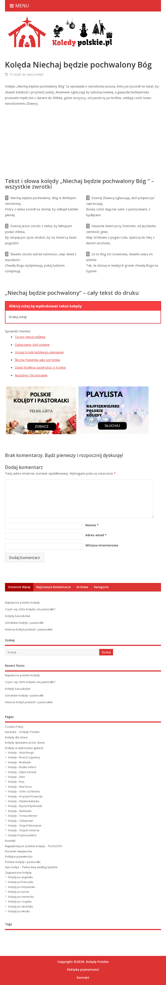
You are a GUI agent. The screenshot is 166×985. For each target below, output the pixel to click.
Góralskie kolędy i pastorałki (24, 623)
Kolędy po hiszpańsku (21, 887)
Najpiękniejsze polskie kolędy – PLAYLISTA (33, 846)
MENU (22, 5)
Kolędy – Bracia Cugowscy (24, 757)
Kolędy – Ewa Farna (20, 787)
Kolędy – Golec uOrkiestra (24, 791)
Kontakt (10, 841)
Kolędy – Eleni (16, 777)
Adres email (96, 535)
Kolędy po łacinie (18, 892)
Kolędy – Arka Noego (21, 752)
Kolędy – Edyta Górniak (22, 772)
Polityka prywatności (18, 856)
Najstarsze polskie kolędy (22, 602)
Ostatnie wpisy (19, 587)
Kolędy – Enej (16, 782)
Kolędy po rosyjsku (20, 901)
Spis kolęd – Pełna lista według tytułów (31, 867)
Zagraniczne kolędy (18, 872)
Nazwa (92, 525)
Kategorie (101, 587)
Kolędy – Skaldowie (20, 811)
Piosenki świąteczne (18, 851)
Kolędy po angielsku (20, 877)
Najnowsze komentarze (53, 587)
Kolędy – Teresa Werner (22, 816)
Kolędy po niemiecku (21, 897)
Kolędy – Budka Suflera (22, 767)
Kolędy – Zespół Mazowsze (25, 825)
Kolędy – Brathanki (19, 762)
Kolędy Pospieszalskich (22, 835)
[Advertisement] (83, 142)
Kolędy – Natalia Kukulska (23, 801)
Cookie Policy (14, 727)
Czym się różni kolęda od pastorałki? (30, 609)
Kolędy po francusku (20, 882)
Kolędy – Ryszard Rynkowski (25, 806)
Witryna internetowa (101, 545)
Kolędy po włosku (19, 911)
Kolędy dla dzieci (16, 737)
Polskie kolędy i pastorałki (22, 862)
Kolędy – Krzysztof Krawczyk (25, 796)
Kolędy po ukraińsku (20, 906)
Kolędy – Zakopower (21, 821)
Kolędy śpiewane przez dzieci (25, 742)
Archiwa (82, 587)
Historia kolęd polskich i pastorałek (29, 629)
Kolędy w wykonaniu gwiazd (24, 748)
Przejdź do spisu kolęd (26, 74)
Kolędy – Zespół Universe (23, 830)
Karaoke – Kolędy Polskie (22, 732)
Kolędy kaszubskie (17, 616)
